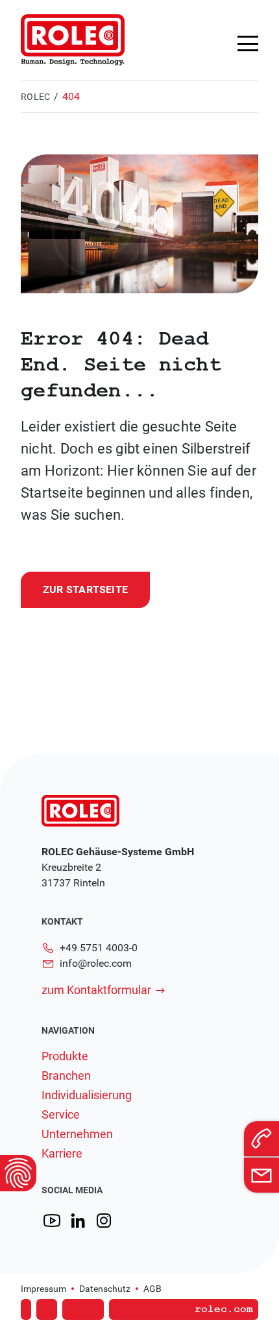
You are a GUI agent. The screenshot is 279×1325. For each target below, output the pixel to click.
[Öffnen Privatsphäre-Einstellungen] (18, 1173)
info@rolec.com (96, 963)
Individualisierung (87, 1095)
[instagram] (103, 1221)
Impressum (43, 1288)
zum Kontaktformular (96, 990)
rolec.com (224, 1309)
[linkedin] (77, 1221)
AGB (152, 1288)
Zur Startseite (85, 589)
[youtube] (52, 1221)
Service (61, 1115)
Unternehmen (77, 1134)
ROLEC (35, 96)
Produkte (65, 1056)
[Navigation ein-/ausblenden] (247, 43)
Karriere (62, 1154)
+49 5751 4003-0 (99, 948)
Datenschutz (104, 1288)
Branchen (66, 1076)
